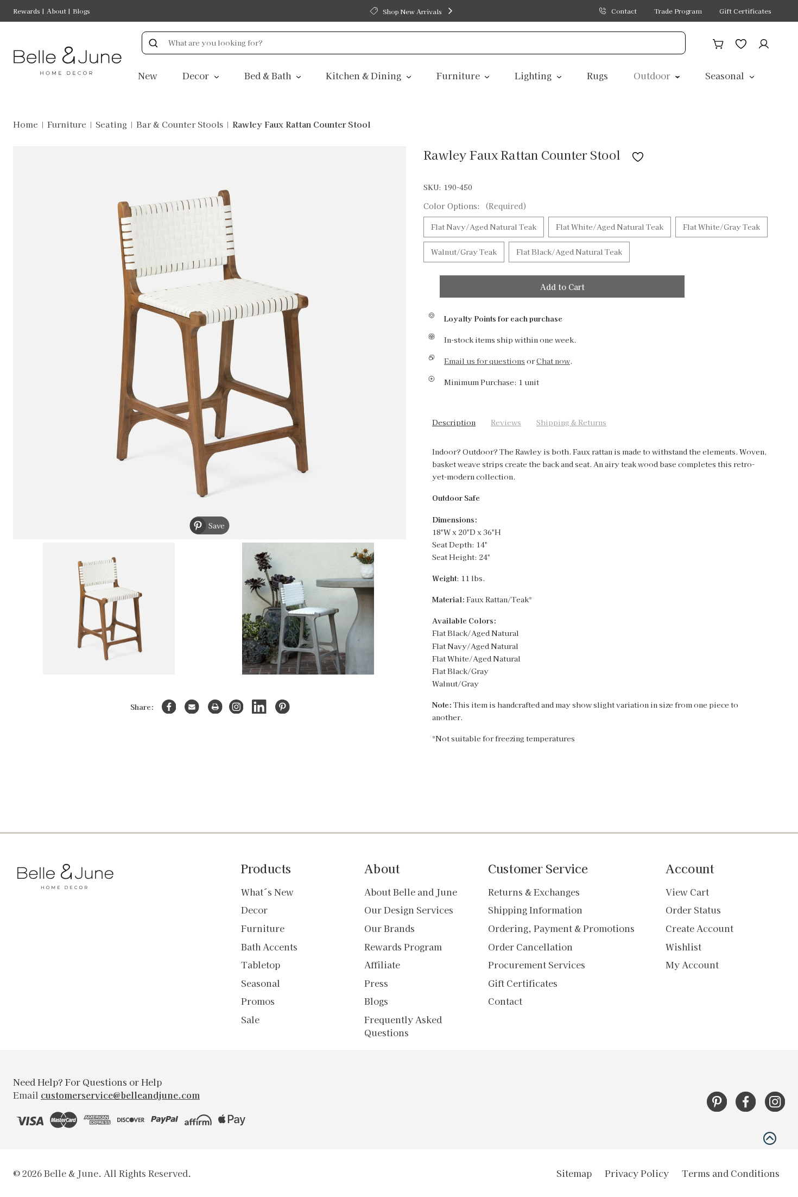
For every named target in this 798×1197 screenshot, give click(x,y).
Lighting (534, 75)
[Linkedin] (259, 707)
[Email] (192, 707)
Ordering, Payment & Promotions (561, 928)
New (147, 75)
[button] (769, 1138)
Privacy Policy (637, 1173)
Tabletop (260, 964)
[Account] (764, 42)
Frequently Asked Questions (403, 1026)
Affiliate (382, 964)
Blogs (81, 10)
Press (376, 983)
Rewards (26, 10)
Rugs (597, 75)
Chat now (553, 361)
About (56, 10)
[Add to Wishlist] (638, 154)
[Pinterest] (282, 707)
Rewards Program (403, 946)
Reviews (506, 422)
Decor (196, 75)
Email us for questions (484, 361)
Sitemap (574, 1173)
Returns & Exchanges (534, 891)
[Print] (215, 707)
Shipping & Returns (571, 422)
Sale (250, 1019)
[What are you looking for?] (153, 43)
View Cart (687, 891)
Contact (624, 10)
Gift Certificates (745, 10)
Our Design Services (408, 909)
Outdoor (653, 75)
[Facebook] (169, 707)
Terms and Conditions (731, 1173)
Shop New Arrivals (412, 11)
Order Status (693, 909)
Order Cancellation (530, 946)
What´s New (267, 891)
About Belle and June (410, 891)
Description (454, 422)
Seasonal (725, 75)
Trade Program (678, 10)
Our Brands (389, 928)
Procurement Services (536, 964)
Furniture (459, 75)
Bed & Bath (268, 75)
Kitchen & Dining (364, 75)
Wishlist (683, 946)
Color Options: (475, 205)
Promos (258, 1000)
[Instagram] (236, 707)
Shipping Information (535, 909)
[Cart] (718, 42)
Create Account (699, 928)
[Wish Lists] (741, 42)
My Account (692, 964)
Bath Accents (269, 946)
